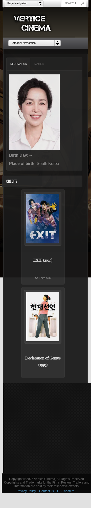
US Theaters (65, 491)
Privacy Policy (26, 491)
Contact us (46, 491)
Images (39, 64)
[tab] (18, 64)
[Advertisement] (45, 428)
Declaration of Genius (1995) (43, 361)
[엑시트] (43, 219)
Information (18, 64)
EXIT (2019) (43, 260)
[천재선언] (43, 317)
